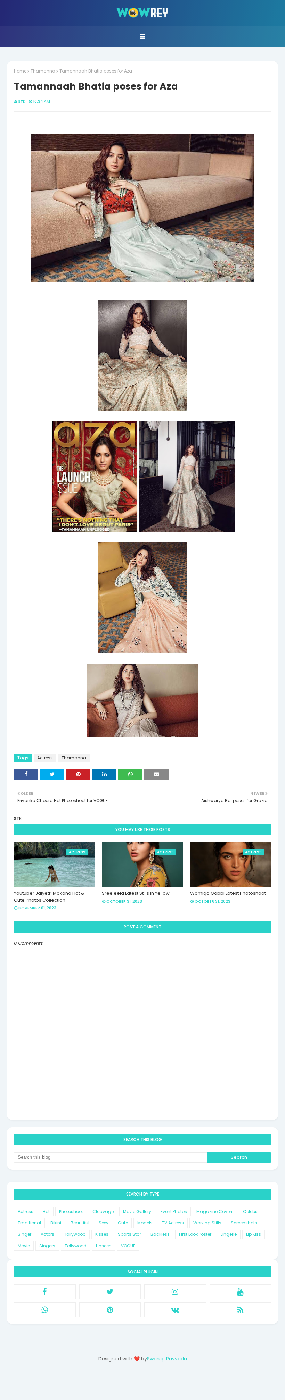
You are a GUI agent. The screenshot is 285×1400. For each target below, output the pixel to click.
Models (145, 1223)
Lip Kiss (253, 1234)
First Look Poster (195, 1234)
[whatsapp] (45, 1309)
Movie (24, 1246)
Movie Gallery (137, 1211)
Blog (156, 1383)
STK (21, 101)
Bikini (55, 1223)
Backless (160, 1234)
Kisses (101, 1234)
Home (20, 71)
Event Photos (174, 1211)
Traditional (29, 1223)
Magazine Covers (215, 1211)
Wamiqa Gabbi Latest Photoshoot (228, 893)
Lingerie (229, 1234)
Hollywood (75, 1234)
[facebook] (45, 1291)
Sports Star (129, 1234)
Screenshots (244, 1223)
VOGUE (128, 1246)
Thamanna (43, 71)
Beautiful (80, 1223)
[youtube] (240, 1291)
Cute (123, 1223)
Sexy (103, 1223)
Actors (47, 1234)
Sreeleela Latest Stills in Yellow (136, 893)
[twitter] (110, 1291)
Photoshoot (71, 1211)
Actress (45, 758)
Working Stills (207, 1223)
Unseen (104, 1246)
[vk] (175, 1309)
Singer (24, 1234)
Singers (47, 1246)
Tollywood (76, 1246)
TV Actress (173, 1223)
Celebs (250, 1211)
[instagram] (175, 1291)
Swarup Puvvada (167, 1358)
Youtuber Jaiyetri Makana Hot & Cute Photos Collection (49, 896)
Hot (46, 1211)
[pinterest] (110, 1309)
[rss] (240, 1309)
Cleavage (103, 1211)
